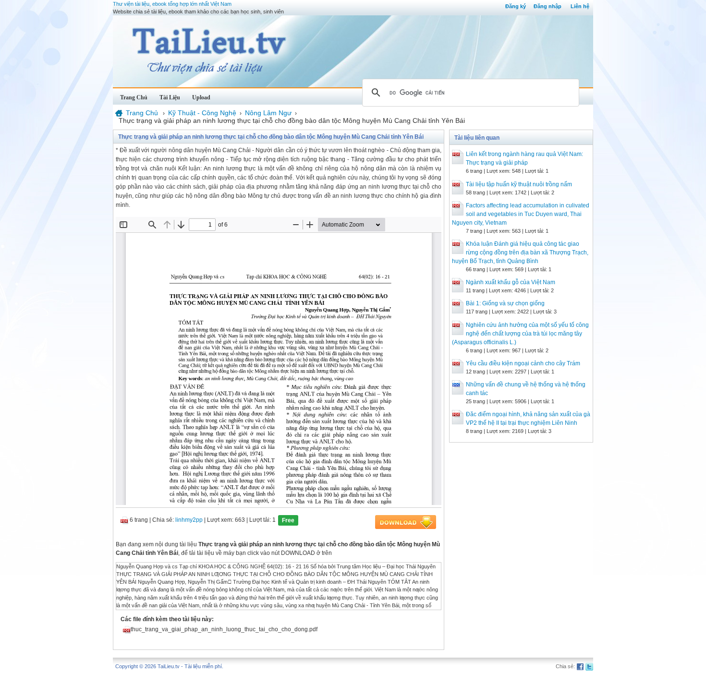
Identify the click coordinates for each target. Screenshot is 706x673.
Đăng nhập (547, 6)
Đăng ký (515, 6)
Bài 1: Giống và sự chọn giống (505, 303)
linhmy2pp (189, 520)
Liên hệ (580, 6)
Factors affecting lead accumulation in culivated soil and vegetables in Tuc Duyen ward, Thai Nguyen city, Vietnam (520, 214)
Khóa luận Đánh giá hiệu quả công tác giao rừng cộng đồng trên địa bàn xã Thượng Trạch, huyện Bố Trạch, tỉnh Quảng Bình (520, 252)
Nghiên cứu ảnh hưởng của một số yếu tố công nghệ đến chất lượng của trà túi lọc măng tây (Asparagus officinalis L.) (520, 334)
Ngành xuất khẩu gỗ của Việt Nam (510, 282)
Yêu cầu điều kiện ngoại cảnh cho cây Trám (523, 363)
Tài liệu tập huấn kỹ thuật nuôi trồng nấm (519, 184)
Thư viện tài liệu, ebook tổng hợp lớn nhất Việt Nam (172, 4)
